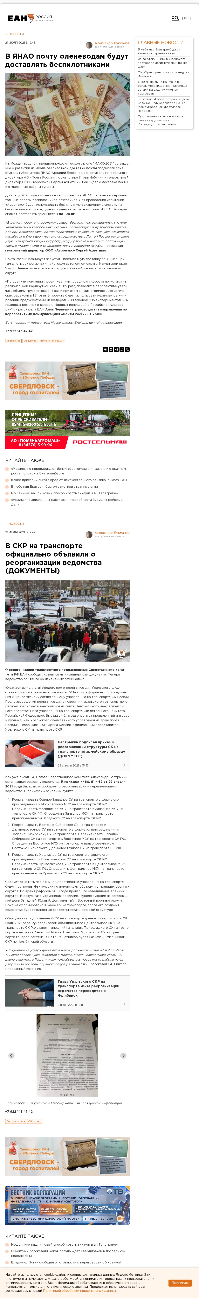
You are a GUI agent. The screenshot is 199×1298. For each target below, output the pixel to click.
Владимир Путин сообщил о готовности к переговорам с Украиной (66, 1262)
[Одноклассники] (111, 349)
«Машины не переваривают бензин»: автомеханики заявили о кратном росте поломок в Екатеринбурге (68, 471)
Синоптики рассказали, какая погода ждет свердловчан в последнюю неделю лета (68, 1253)
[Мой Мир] (122, 349)
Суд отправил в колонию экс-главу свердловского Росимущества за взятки (160, 120)
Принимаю (180, 1283)
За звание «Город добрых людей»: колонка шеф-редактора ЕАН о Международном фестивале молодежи (164, 105)
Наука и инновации (52, 341)
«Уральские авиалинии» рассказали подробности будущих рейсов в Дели (67, 502)
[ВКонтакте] (105, 349)
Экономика (13, 341)
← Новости (14, 34)
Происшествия (15, 1121)
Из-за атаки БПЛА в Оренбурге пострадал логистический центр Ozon (162, 63)
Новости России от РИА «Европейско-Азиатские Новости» (21, 18)
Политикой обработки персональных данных (79, 1290)
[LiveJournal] (127, 349)
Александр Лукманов (112, 43)
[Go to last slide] (11, 1056)
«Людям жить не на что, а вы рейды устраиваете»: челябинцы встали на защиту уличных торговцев (162, 88)
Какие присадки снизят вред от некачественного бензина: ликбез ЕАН (69, 480)
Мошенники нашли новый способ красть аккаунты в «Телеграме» (64, 493)
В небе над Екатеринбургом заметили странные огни (54, 486)
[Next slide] (123, 1056)
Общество (30, 341)
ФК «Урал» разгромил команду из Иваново (163, 74)
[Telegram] (116, 349)
